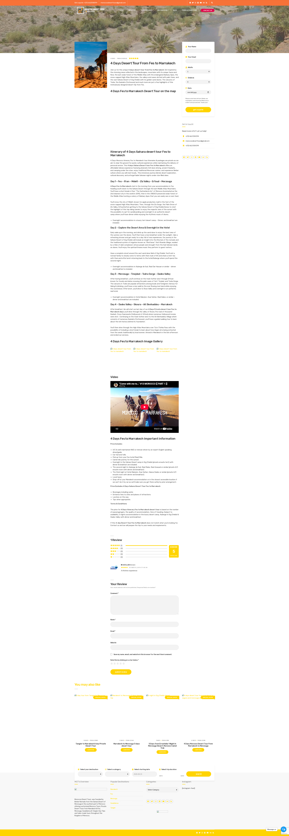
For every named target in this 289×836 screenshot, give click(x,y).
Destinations (162, 10)
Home (122, 10)
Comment (114, 593)
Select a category (114, 769)
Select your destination (89, 769)
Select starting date (142, 769)
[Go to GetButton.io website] (283, 833)
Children (190, 78)
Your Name (192, 47)
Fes (111, 794)
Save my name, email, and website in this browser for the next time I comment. (143, 654)
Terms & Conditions (189, 10)
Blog (175, 10)
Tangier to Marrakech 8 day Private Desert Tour (91, 745)
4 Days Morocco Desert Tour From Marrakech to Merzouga (198, 745)
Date (189, 88)
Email (112, 631)
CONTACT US (207, 10)
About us (132, 10)
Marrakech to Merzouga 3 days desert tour (126, 745)
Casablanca (114, 803)
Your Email (192, 57)
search (199, 774)
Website (113, 643)
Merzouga (113, 799)
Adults (190, 67)
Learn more (90, 750)
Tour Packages (146, 10)
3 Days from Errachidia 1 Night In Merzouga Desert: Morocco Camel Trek (162, 746)
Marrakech (114, 789)
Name (113, 620)
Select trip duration (169, 769)
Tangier (113, 808)
